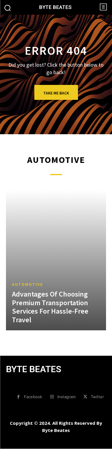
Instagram (66, 396)
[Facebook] (18, 397)
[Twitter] (85, 397)
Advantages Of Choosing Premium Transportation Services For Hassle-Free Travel (50, 306)
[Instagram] (52, 397)
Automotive (27, 284)
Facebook (33, 396)
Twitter (97, 396)
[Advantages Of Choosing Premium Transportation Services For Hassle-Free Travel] (56, 260)
